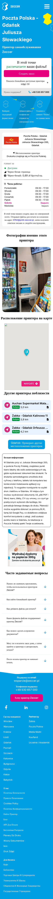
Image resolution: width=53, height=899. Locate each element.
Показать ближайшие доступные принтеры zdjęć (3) (25, 82)
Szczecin (8, 753)
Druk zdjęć (9, 851)
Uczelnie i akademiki (39, 742)
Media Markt (35, 732)
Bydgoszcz (9, 764)
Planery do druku (12, 835)
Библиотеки (9, 870)
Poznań (7, 748)
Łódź (6, 737)
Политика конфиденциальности (18, 808)
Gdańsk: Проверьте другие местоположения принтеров (26, 444)
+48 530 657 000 (40, 92)
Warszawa (9, 726)
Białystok (8, 780)
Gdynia (7, 769)
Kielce (6, 774)
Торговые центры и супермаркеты (19, 875)
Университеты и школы (14, 880)
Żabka (32, 721)
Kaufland (33, 737)
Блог (6, 819)
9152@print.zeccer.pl (23, 220)
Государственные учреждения (17, 891)
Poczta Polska (36, 726)
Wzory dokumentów (14, 840)
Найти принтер (10, 814)
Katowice (8, 758)
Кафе (6, 864)
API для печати (11, 824)
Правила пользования (13, 798)
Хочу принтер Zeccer (26, 697)
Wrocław (8, 721)
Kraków (7, 732)
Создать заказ (26, 73)
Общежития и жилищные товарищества (22, 886)
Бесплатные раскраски (13, 830)
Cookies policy (11, 803)
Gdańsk (7, 742)
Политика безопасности (14, 793)
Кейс (6, 846)
